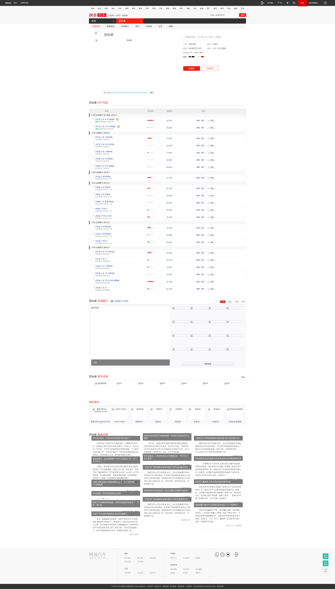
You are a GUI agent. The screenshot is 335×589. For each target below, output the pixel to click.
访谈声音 (153, 573)
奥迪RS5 (139, 422)
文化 (194, 8)
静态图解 (199, 569)
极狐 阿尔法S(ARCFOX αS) (100, 423)
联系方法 (158, 586)
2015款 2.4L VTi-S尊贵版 (104, 273)
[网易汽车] (97, 555)
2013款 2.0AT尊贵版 (103, 177)
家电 (174, 8)
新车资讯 (127, 558)
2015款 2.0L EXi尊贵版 (104, 159)
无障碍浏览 (24, 3)
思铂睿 (125, 15)
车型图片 (125, 26)
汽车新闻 (127, 573)
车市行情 (127, 562)
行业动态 (140, 573)
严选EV (185, 573)
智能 (167, 8)
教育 (222, 8)
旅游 (201, 8)
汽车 (147, 8)
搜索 (242, 15)
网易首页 (8, 3)
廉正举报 (220, 586)
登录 (302, 3)
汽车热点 (186, 569)
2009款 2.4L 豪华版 (102, 187)
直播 (188, 8)
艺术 (242, 8)
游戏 (126, 8)
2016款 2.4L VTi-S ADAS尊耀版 (107, 280)
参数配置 (111, 26)
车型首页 (96, 26)
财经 (133, 8)
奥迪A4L (216, 422)
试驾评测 (153, 558)
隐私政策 (181, 586)
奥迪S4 (158, 422)
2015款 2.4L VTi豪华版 (104, 266)
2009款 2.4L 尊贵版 (102, 194)
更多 (243, 377)
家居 (215, 8)
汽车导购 (140, 562)
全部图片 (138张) (121, 301)
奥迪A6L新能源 (235, 422)
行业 (126, 568)
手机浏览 (325, 563)
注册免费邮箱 (313, 3)
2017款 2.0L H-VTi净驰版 (104, 119)
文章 (160, 26)
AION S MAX (120, 422)
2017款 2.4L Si (101, 259)
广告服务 (189, 586)
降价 (137, 26)
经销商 (149, 26)
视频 (171, 26)
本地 (228, 8)
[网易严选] (280, 3)
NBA (106, 8)
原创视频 (173, 569)
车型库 (111, 15)
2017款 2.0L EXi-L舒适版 (104, 144)
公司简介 (150, 586)
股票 (140, 8)
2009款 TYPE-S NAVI (103, 216)
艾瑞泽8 (177, 422)
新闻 (92, 8)
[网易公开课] (270, 3)
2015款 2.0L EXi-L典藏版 (104, 166)
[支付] (288, 3)
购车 (126, 554)
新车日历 (140, 558)
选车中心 (173, 558)
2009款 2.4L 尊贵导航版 (104, 202)
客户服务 (173, 586)
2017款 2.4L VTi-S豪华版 (104, 252)
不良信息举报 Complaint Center (204, 586)
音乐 (120, 8)
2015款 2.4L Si (101, 288)
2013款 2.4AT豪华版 (103, 227)
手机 (160, 8)
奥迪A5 (197, 422)
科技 (154, 8)
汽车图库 (186, 558)
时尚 (181, 8)
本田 (118, 15)
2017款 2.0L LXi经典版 (104, 137)
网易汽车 (97, 15)
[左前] (95, 308)
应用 (15, 3)
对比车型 (325, 556)
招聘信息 (165, 586)
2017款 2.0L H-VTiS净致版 (105, 126)
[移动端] (262, 3)
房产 (208, 8)
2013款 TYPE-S (101, 241)
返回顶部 (325, 570)
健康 (235, 8)
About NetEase (140, 586)
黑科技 (198, 573)
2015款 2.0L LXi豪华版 (104, 152)
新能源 (172, 573)
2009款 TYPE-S (101, 209)
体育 (99, 8)
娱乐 (113, 8)
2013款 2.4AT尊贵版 (103, 234)
